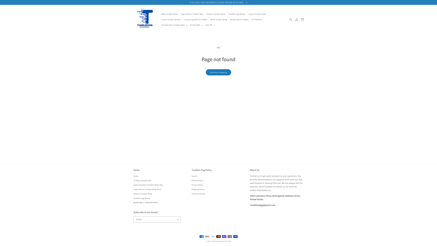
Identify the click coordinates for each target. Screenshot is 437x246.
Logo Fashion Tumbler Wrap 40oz (147, 189)
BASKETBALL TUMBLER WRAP (145, 202)
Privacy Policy (197, 185)
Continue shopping (218, 72)
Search (194, 176)
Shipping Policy (198, 189)
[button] (174, 25)
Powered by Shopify (225, 241)
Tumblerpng (215, 241)
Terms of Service (198, 194)
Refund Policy (197, 180)
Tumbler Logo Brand (141, 198)
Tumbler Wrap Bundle (142, 180)
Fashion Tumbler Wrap (142, 194)
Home (135, 176)
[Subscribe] (177, 220)
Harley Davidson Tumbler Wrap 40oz (148, 185)
